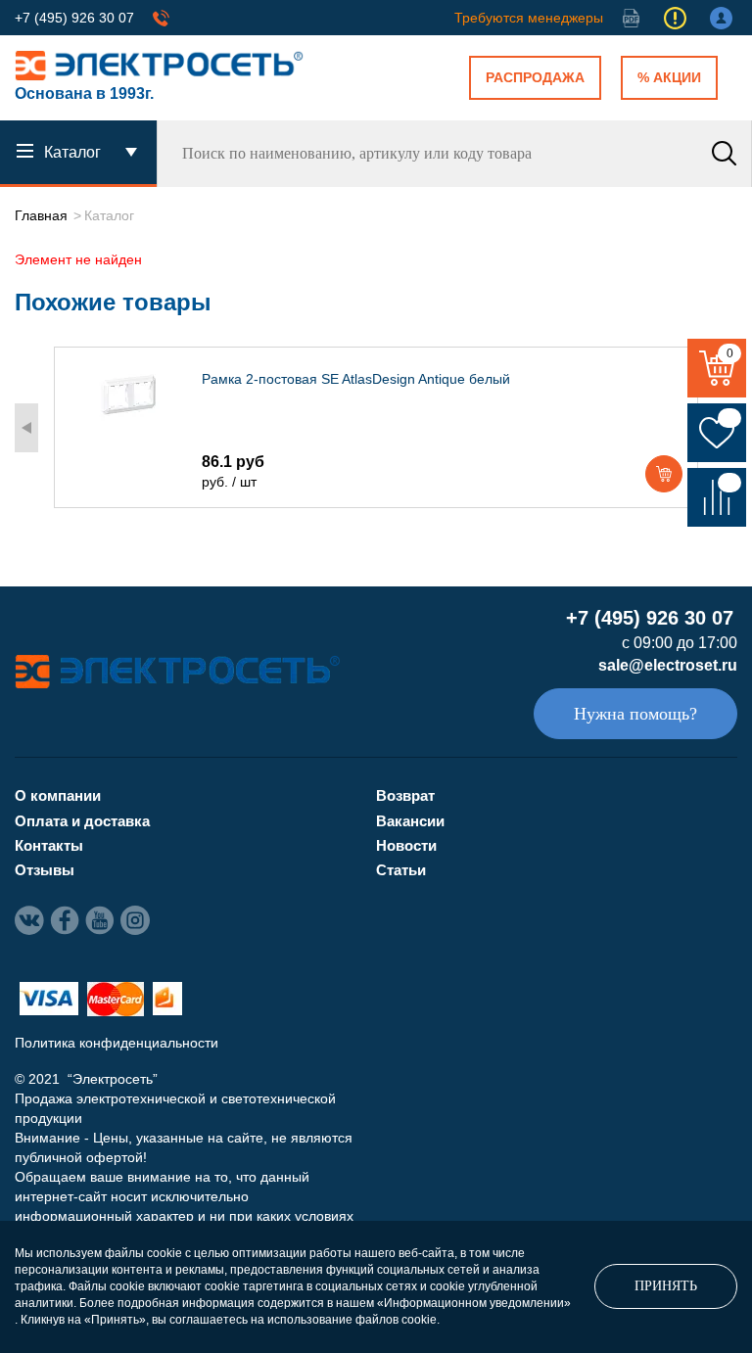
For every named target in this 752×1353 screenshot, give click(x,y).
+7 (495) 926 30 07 (74, 17)
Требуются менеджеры (528, 17)
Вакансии (410, 821)
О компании (58, 795)
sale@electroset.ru (667, 665)
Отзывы (44, 870)
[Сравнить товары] (716, 497)
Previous (26, 427)
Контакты (49, 845)
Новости (406, 845)
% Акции (669, 77)
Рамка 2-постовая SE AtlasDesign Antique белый (356, 379)
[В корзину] (663, 473)
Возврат (405, 795)
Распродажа (535, 77)
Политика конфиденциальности (116, 1042)
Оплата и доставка (82, 821)
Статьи (401, 870)
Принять (665, 1286)
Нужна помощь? (635, 713)
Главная (41, 215)
